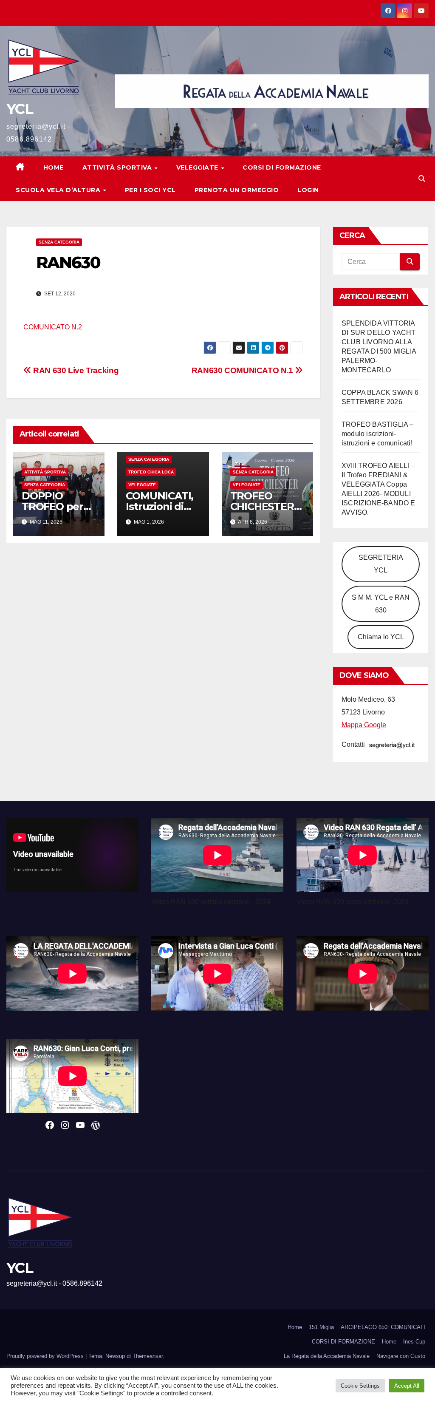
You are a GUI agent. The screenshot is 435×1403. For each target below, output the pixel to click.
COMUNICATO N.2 (52, 327)
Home (53, 167)
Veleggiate (198, 167)
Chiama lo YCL (381, 637)
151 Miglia (321, 1327)
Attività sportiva (118, 167)
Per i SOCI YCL (150, 190)
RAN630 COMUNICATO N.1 (243, 370)
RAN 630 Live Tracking (75, 370)
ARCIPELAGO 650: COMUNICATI (383, 1327)
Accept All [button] (406, 1386)
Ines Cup (414, 1341)
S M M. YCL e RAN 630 (381, 604)
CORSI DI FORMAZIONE (343, 1341)
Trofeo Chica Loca (151, 472)
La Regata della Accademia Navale (327, 1356)
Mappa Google (364, 724)
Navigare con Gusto (400, 1356)
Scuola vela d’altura (59, 190)
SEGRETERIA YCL (381, 564)
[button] (421, 178)
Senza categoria (59, 242)
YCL (19, 109)
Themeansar (148, 1356)
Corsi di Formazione (282, 167)
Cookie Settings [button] (360, 1386)
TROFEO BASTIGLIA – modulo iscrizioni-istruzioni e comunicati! (378, 434)
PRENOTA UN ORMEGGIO (237, 190)
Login (308, 190)
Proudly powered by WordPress (45, 1356)
